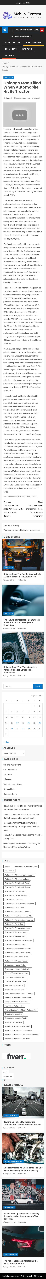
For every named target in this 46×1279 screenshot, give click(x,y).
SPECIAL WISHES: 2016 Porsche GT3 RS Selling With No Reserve (13, 509)
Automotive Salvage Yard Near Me (18, 940)
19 (17, 723)
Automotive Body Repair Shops (17, 887)
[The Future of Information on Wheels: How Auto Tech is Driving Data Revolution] (23, 600)
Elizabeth (8, 98)
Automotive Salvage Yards (15, 944)
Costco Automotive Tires (15, 977)
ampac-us (7, 1076)
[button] (10, 30)
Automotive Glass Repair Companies (19, 903)
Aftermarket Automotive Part (25, 867)
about (7, 867)
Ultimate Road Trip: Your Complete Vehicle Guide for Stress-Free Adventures (20, 670)
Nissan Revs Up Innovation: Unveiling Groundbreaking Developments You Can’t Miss (21, 826)
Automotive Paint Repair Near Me (18, 916)
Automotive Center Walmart (16, 895)
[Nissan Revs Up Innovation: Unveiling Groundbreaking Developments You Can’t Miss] (23, 1194)
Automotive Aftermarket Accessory (19, 875)
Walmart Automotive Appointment (19, 1030)
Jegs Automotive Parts (14, 985)
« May (6, 742)
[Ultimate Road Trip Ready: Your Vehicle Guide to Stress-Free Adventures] (23, 555)
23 (40, 723)
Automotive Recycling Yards (16, 932)
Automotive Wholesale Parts (16, 957)
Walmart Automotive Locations (17, 1038)
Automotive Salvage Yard (15, 936)
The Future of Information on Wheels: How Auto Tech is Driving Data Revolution (21, 623)
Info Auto (27, 49)
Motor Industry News (27, 30)
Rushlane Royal (33, 42)
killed (28, 496)
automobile (12, 496)
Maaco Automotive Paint (15, 989)
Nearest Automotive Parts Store (18, 998)
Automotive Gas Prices (14, 899)
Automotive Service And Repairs (18, 948)
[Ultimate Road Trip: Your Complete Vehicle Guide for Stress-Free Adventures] (23, 648)
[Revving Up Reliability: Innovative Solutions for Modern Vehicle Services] (23, 1102)
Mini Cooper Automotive (15, 993)
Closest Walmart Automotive (16, 973)
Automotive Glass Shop (14, 907)
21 (28, 723)
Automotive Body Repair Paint (17, 883)
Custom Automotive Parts (15, 981)
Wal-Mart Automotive (13, 1022)
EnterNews (26, 1276)
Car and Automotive (21, 36)
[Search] (37, 29)
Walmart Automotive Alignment (17, 1026)
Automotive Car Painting (15, 891)
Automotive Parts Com (14, 924)
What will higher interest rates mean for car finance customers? (34, 509)
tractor (34, 496)
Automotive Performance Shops (18, 928)
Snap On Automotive (13, 1014)
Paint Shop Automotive (14, 1006)
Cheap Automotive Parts (15, 965)
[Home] (4, 30)
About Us (9, 55)
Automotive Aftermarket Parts (17, 879)
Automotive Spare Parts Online (17, 953)
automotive (9, 871)
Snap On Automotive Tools (16, 1018)
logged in (19, 530)
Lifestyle (7, 779)
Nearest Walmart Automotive (16, 1002)
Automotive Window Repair (16, 961)
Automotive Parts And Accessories (19, 920)
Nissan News (10, 49)
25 (12, 728)
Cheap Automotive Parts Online (18, 969)
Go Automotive (12, 42)
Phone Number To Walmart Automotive (20, 1010)
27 (23, 728)
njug (5, 1072)
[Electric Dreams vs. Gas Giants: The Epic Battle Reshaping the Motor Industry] (23, 1148)
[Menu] (10, 30)
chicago (21, 496)
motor (30, 993)
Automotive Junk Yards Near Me (18, 912)
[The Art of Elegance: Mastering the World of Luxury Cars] (23, 1241)
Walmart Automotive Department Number (21, 1034)
